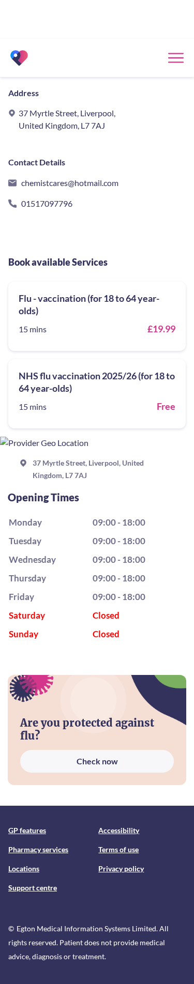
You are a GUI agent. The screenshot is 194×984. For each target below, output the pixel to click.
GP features (27, 830)
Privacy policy (121, 868)
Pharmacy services (38, 849)
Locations (23, 868)
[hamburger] (176, 58)
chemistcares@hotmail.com (69, 183)
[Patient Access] (19, 58)
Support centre (32, 887)
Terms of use (118, 849)
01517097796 (46, 203)
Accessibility (118, 830)
